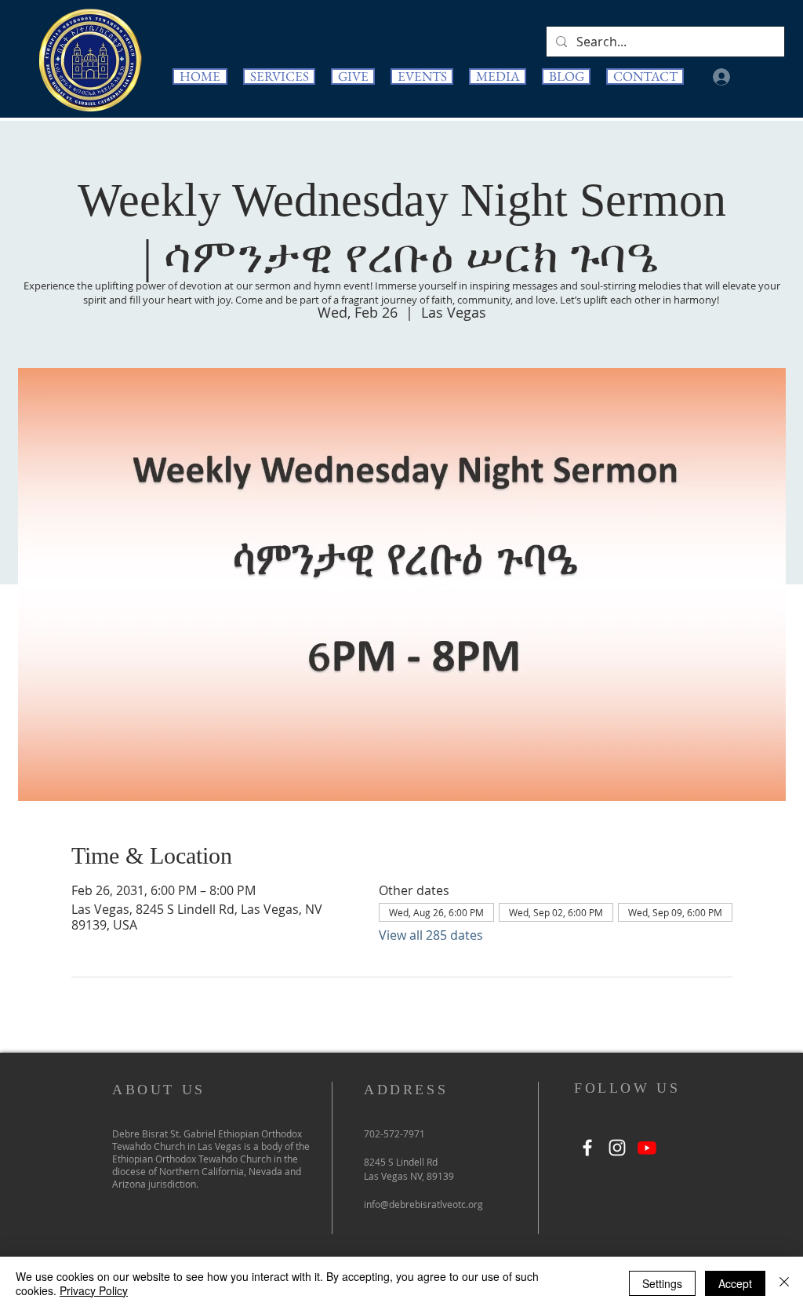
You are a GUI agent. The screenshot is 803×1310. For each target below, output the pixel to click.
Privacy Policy (94, 1290)
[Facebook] (587, 1148)
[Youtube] (647, 1148)
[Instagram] (617, 1148)
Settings (662, 1283)
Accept (735, 1283)
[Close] (784, 1283)
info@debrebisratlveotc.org (423, 1204)
